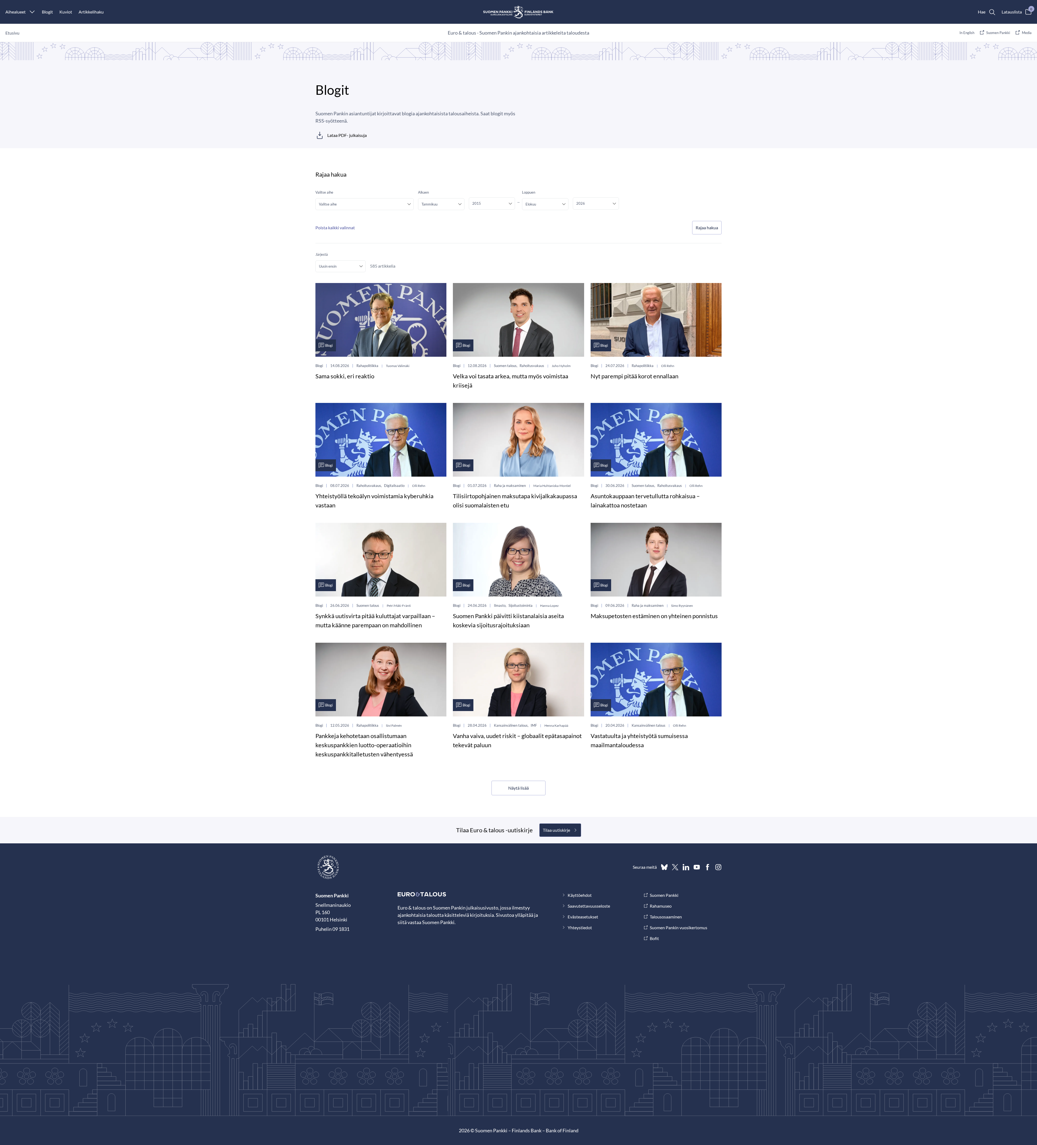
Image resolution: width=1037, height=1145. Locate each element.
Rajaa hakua (707, 227)
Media (1027, 33)
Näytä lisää (518, 787)
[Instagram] (718, 867)
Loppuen (528, 192)
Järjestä (321, 254)
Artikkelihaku (91, 11)
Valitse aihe (324, 192)
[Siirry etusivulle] (519, 11)
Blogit (47, 11)
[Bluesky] (664, 867)
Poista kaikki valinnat (335, 227)
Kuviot (65, 11)
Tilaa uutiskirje (556, 830)
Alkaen (423, 192)
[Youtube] (696, 867)
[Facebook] (707, 867)
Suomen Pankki (998, 33)
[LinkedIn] (686, 867)
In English (966, 33)
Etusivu (12, 32)
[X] (675, 867)
